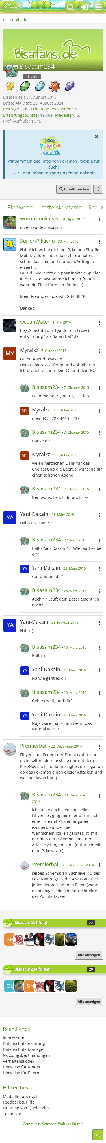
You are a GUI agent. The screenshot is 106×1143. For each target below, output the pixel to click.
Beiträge (11, 109)
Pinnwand (20, 207)
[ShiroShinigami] (10, 939)
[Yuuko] (40, 939)
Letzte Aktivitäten (60, 207)
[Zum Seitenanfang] (97, 1134)
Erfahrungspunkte (20, 115)
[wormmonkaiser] (20, 986)
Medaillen (64, 115)
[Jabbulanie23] (71, 939)
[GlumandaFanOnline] (10, 986)
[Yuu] (30, 939)
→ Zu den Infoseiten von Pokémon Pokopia (54, 173)
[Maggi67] (50, 939)
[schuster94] (61, 939)
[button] (98, 7)
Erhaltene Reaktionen (51, 109)
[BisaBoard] (13, 7)
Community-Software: (53, 1123)
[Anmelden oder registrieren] (84, 7)
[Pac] (20, 939)
